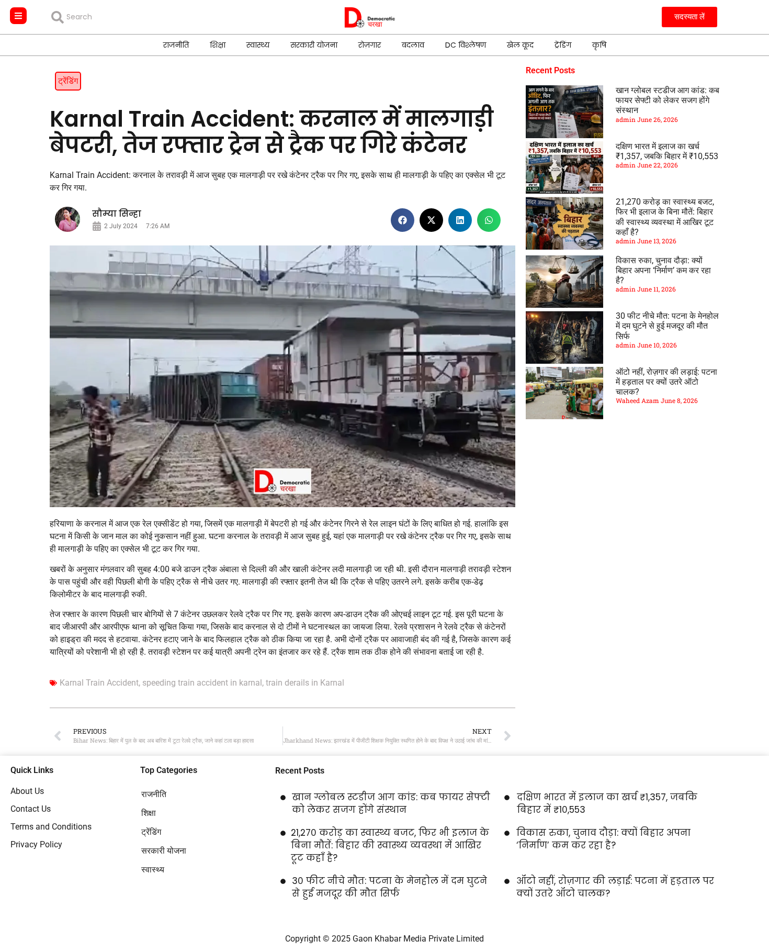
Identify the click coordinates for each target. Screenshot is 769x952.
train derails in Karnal (305, 683)
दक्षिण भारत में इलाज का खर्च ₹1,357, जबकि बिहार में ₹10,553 (667, 151)
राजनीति (176, 45)
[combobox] (126, 17)
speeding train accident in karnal (202, 683)
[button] (402, 220)
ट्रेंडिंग (563, 45)
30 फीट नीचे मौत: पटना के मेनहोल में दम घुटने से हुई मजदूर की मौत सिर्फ (667, 326)
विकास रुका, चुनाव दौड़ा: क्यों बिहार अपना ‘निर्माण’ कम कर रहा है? (663, 270)
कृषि (599, 45)
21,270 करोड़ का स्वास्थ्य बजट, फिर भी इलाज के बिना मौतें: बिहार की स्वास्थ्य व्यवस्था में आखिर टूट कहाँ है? (665, 217)
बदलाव (413, 45)
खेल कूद (520, 45)
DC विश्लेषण (465, 45)
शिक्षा (217, 45)
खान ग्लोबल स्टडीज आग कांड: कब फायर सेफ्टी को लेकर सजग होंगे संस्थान (667, 100)
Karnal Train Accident (99, 683)
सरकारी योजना (313, 45)
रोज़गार (369, 45)
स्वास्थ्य (257, 45)
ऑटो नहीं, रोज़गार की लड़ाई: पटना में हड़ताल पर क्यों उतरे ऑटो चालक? (666, 382)
